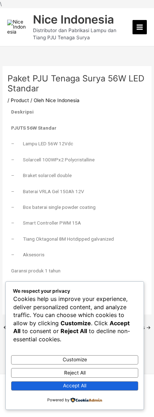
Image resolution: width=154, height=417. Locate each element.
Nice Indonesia (73, 19)
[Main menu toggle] (140, 27)
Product (20, 100)
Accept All (74, 385)
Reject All (75, 373)
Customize (75, 359)
